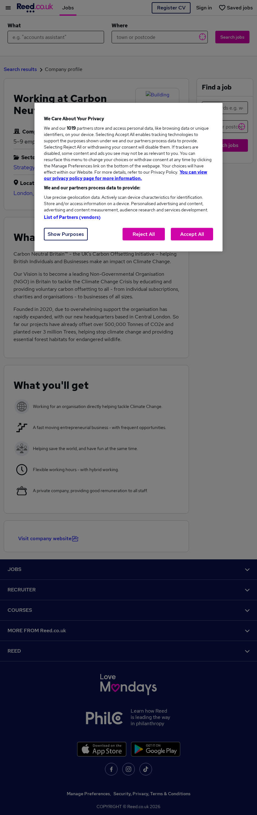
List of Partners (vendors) (72, 217)
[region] (128, 177)
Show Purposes (66, 234)
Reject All (144, 234)
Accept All (192, 234)
